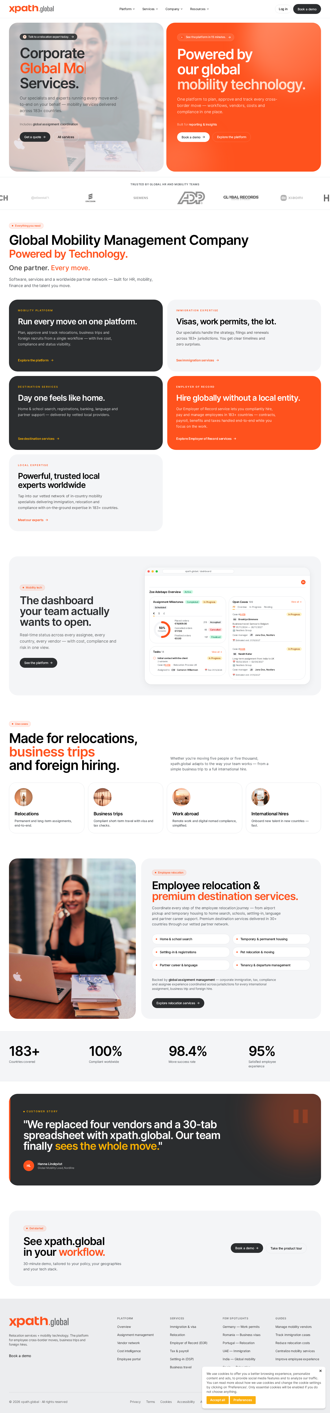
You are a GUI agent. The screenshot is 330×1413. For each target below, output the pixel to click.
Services (148, 9)
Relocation (177, 1335)
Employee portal (129, 1359)
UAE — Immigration (236, 1351)
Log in (283, 9)
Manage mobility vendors (293, 1327)
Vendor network (128, 1343)
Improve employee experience (297, 1359)
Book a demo (307, 9)
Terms (150, 1402)
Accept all (217, 1400)
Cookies (166, 1402)
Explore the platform (231, 137)
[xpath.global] (31, 9)
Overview (124, 1327)
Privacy (135, 1402)
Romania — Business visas (241, 1335)
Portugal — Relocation (239, 1343)
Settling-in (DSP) (182, 1359)
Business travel (180, 1367)
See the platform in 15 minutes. (203, 37)
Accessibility (186, 1402)
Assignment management (135, 1335)
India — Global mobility (239, 1359)
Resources (198, 9)
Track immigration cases (292, 1335)
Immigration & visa (183, 1327)
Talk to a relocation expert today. (46, 36)
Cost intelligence (129, 1351)
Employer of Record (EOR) (188, 1343)
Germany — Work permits (241, 1327)
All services (66, 137)
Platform (125, 9)
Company (172, 9)
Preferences (242, 1400)
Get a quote (32, 137)
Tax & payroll (179, 1351)
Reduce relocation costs (292, 1343)
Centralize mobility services (295, 1351)
